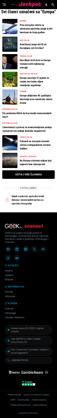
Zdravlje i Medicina (14, 317)
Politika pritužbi (14, 394)
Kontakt (9, 291)
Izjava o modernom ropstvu (36, 394)
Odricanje (10, 296)
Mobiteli (9, 279)
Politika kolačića (39, 400)
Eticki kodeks (23, 400)
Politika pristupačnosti (20, 405)
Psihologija (10, 313)
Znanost (9, 308)
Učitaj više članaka (28, 174)
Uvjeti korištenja (40, 405)
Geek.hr (9, 270)
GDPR (12, 400)
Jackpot (9, 275)
